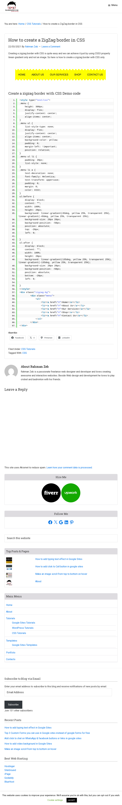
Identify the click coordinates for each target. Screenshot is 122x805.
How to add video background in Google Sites (28, 743)
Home (9, 605)
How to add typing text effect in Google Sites (58, 559)
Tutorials (10, 618)
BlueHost (9, 781)
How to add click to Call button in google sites (59, 566)
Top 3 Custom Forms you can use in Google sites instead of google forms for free (47, 733)
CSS (24, 353)
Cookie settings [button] (55, 800)
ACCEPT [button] (71, 800)
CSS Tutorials (28, 349)
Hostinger (9, 766)
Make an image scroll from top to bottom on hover (61, 574)
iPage (7, 774)
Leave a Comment (51, 46)
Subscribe (13, 704)
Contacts (10, 659)
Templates (11, 640)
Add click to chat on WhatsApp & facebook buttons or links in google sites (42, 738)
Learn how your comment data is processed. (69, 467)
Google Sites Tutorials (23, 622)
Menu (114, 5)
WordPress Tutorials (22, 627)
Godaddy (9, 777)
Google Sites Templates (24, 645)
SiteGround (10, 770)
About (38, 581)
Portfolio (10, 652)
